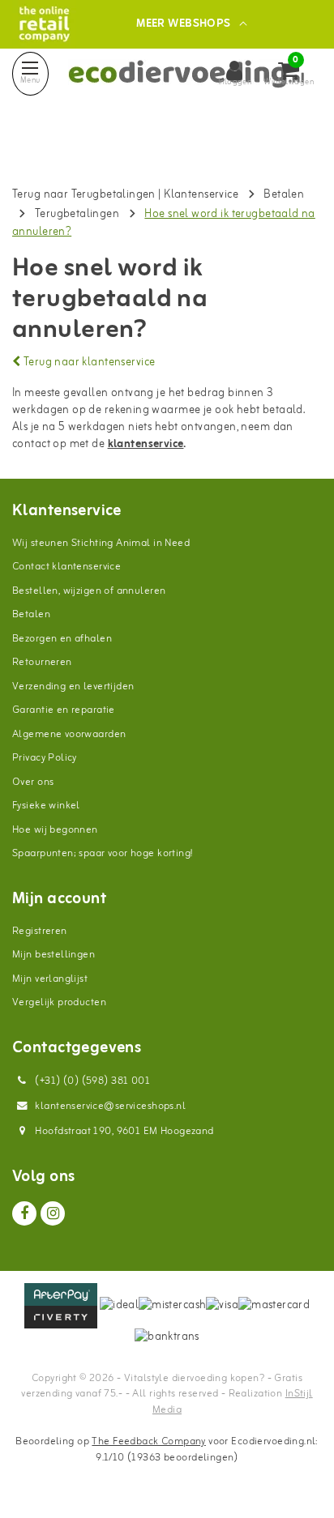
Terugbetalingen (77, 214)
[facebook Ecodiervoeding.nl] (24, 1213)
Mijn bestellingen (53, 954)
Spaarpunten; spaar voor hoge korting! (102, 853)
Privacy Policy (44, 757)
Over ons (33, 782)
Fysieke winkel (46, 805)
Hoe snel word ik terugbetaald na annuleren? (163, 223)
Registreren (39, 931)
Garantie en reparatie (63, 709)
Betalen (283, 194)
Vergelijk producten (59, 1002)
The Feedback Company (148, 1441)
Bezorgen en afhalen (62, 638)
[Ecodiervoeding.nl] (44, 24)
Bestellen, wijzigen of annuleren (88, 590)
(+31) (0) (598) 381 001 (91, 1080)
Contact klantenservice (66, 566)
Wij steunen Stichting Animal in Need (101, 543)
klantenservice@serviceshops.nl (110, 1106)
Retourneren (42, 662)
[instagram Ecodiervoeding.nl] (53, 1213)
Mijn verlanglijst (50, 978)
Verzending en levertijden (73, 686)
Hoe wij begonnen (55, 829)
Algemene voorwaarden (69, 734)
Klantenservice (201, 194)
